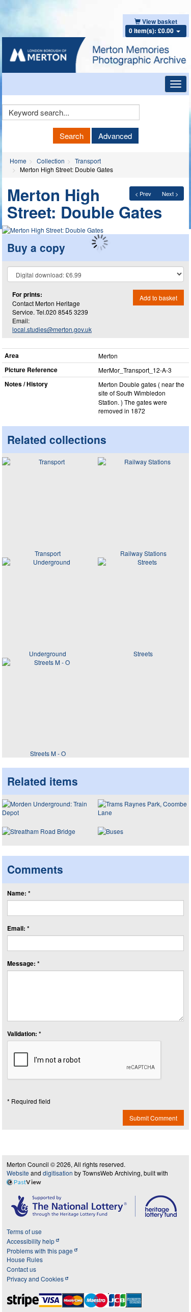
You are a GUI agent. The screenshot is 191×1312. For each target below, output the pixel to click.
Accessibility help (31, 1241)
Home (18, 160)
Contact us (21, 1269)
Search (72, 135)
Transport (88, 160)
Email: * (18, 928)
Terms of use (24, 1231)
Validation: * (24, 1033)
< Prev (143, 193)
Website (18, 1172)
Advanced (115, 135)
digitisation (58, 1172)
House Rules (25, 1259)
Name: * (19, 893)
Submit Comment (153, 1117)
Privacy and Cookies (36, 1278)
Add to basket (158, 297)
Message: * (23, 963)
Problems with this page (40, 1250)
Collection (51, 160)
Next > (170, 193)
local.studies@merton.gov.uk (52, 329)
